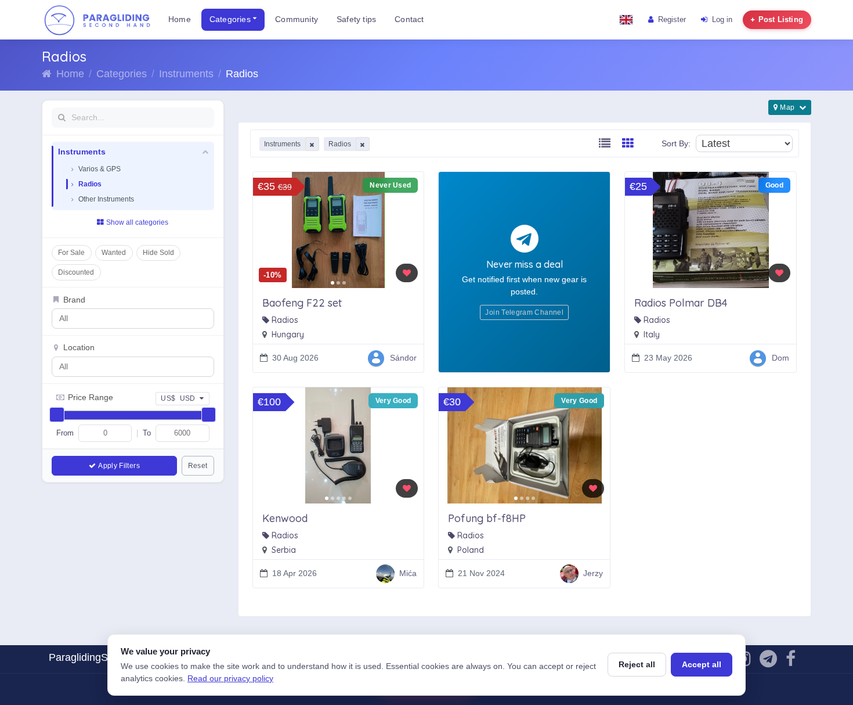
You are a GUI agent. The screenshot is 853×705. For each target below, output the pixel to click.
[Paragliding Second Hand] (97, 19)
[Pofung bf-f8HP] (524, 445)
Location (79, 347)
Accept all (701, 664)
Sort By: (676, 143)
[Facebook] (791, 662)
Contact (409, 19)
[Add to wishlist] (407, 273)
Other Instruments (106, 199)
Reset (198, 466)
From (65, 433)
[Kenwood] (338, 445)
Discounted (76, 272)
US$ (178, 398)
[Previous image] (265, 230)
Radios (90, 184)
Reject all (637, 664)
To (147, 433)
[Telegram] (768, 662)
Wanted (114, 253)
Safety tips (356, 19)
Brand (74, 300)
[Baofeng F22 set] (338, 230)
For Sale (71, 253)
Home (179, 19)
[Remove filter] (312, 144)
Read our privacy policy (230, 678)
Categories (231, 19)
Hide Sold (158, 253)
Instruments (186, 74)
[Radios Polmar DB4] (710, 230)
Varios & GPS (99, 169)
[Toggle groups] (205, 152)
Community (296, 19)
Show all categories (137, 222)
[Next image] (411, 230)
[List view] (604, 143)
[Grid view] (627, 143)
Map (788, 107)
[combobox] (122, 318)
